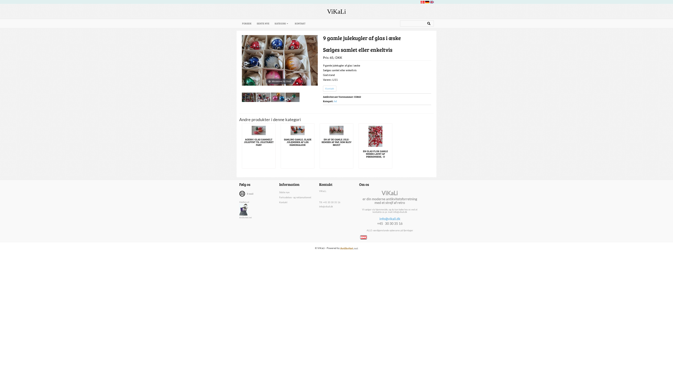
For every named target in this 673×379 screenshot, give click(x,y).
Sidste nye (263, 23)
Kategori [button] (280, 23)
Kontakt (300, 23)
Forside (248, 23)
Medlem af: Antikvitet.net (245, 210)
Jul (335, 101)
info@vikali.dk (326, 206)
